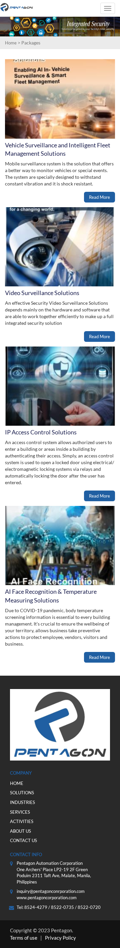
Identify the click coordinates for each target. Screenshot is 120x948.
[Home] (16, 7)
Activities (21, 821)
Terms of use (23, 938)
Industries (22, 802)
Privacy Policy (60, 938)
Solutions (22, 792)
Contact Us (23, 840)
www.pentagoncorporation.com (47, 897)
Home (11, 42)
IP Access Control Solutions (41, 432)
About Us (20, 831)
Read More (99, 197)
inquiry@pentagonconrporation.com (51, 891)
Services (20, 812)
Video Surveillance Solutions (42, 292)
